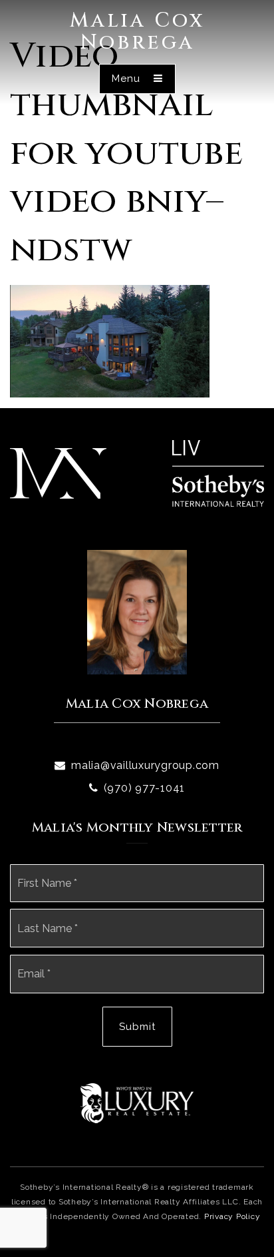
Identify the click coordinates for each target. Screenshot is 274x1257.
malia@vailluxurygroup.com (145, 765)
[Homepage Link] (58, 472)
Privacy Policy (232, 1216)
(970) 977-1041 (145, 788)
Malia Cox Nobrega (137, 31)
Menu (128, 79)
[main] (137, 198)
